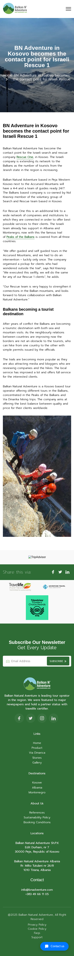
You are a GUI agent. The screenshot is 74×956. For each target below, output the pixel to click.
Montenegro (37, 792)
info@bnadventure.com (37, 890)
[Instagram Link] (42, 719)
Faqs (37, 933)
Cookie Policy (37, 928)
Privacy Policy (37, 924)
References (37, 812)
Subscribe (57, 661)
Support (37, 937)
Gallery (37, 762)
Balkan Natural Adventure (35, 915)
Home (7, 75)
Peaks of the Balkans (20, 237)
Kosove (37, 782)
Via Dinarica (37, 752)
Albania (37, 787)
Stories (37, 757)
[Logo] (15, 9)
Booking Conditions (37, 822)
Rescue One (25, 157)
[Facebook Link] (19, 719)
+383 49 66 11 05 (37, 894)
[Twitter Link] (30, 719)
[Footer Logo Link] (37, 684)
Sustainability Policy (37, 817)
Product (37, 747)
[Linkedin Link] (53, 719)
